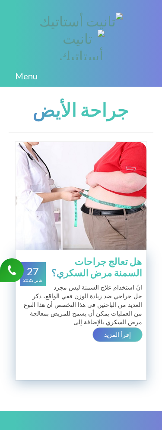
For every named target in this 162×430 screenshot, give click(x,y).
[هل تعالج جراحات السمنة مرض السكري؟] (81, 195)
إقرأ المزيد (117, 334)
